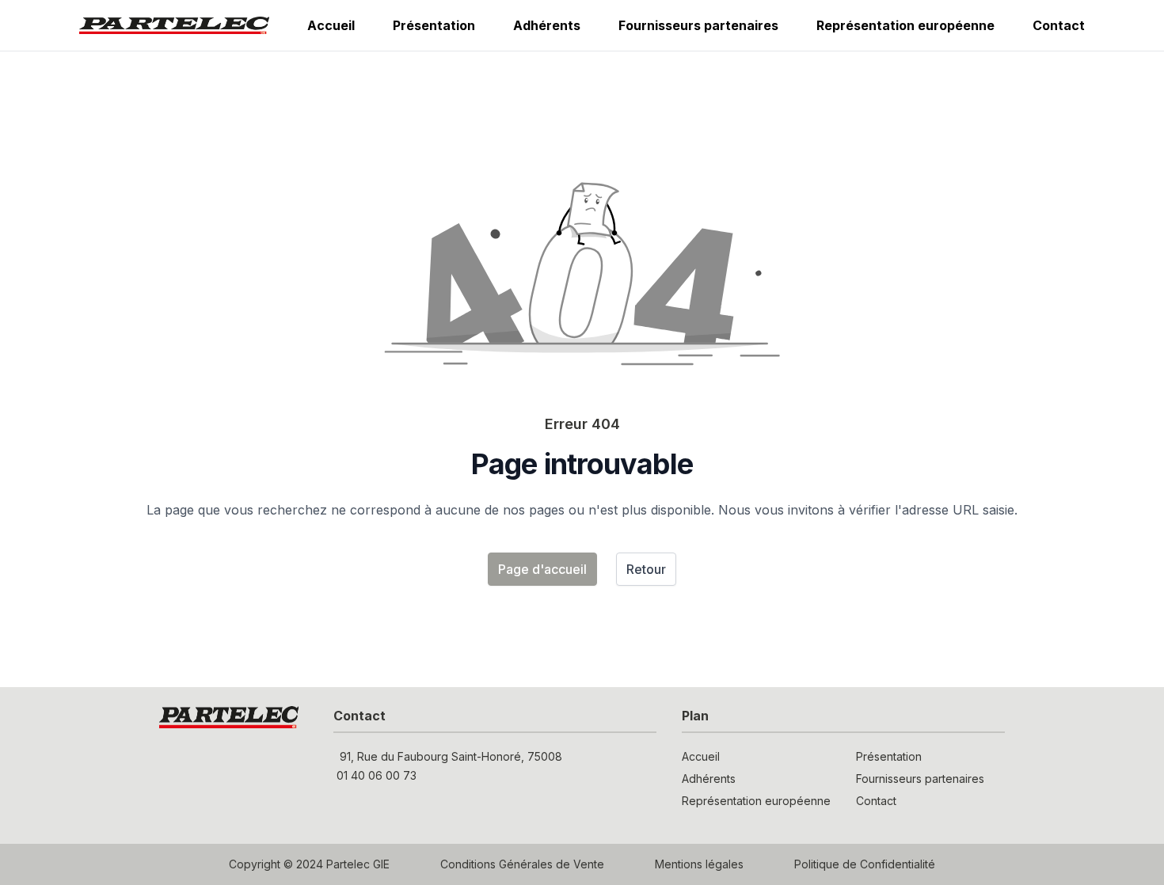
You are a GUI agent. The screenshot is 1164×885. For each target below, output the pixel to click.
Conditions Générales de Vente (522, 864)
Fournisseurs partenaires (698, 25)
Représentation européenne (905, 25)
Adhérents (546, 25)
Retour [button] (646, 569)
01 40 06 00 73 (377, 775)
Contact (1059, 25)
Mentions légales (699, 864)
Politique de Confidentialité (864, 864)
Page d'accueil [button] (542, 569)
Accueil (331, 25)
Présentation (434, 25)
